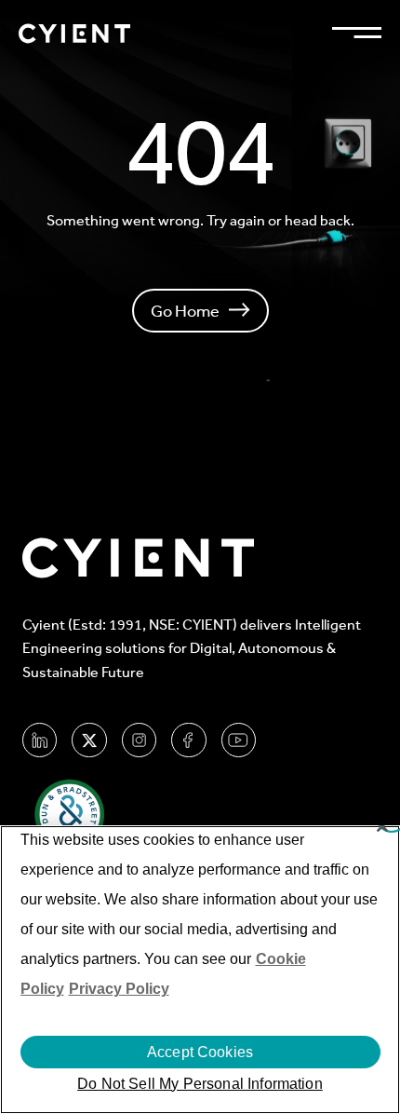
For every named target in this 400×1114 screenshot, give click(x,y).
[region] (200, 969)
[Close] (382, 826)
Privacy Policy (119, 989)
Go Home (185, 310)
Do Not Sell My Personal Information (200, 1084)
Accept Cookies (200, 1052)
